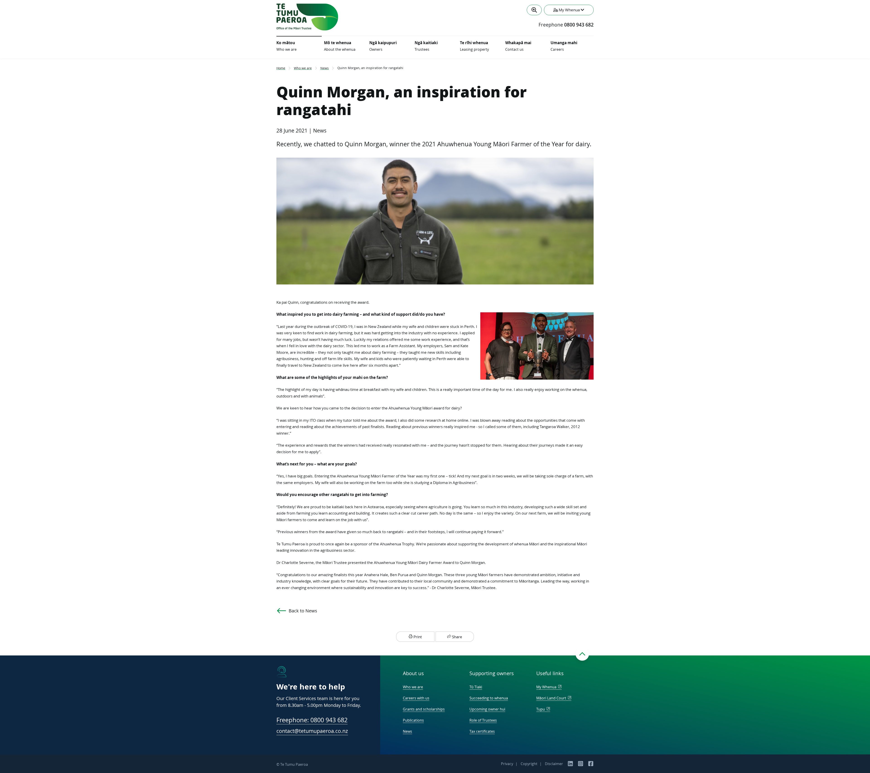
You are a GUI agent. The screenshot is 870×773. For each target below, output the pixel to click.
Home (280, 68)
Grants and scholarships (424, 709)
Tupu (541, 709)
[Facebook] (591, 765)
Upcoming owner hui (487, 709)
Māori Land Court (551, 698)
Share (456, 636)
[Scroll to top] (582, 654)
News (324, 68)
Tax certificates (482, 731)
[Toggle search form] (534, 10)
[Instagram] (580, 765)
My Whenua (546, 686)
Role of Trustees (483, 720)
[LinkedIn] (570, 765)
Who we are (303, 68)
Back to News (303, 611)
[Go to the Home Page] (307, 29)
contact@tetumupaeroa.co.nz (312, 730)
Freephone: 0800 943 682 (312, 720)
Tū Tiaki (475, 686)
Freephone (566, 25)
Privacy (507, 763)
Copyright (529, 763)
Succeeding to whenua (488, 698)
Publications (413, 720)
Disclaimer (554, 763)
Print (417, 636)
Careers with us (416, 698)
